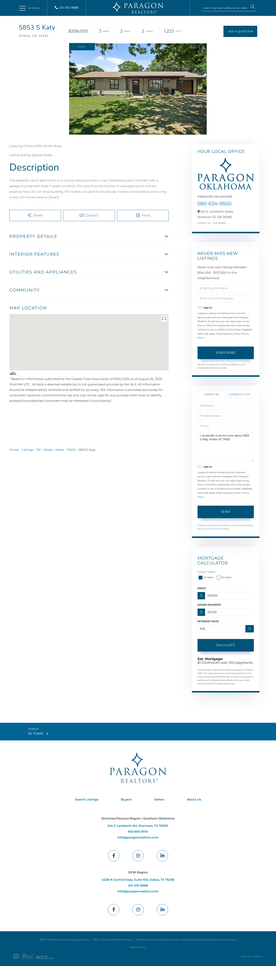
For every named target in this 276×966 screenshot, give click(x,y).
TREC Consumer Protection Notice (112, 939)
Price (202, 588)
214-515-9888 (68, 8)
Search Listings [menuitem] (86, 799)
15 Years (226, 577)
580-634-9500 (215, 204)
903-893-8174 (138, 832)
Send (225, 512)
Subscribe (225, 352)
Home (14, 450)
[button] (252, 7)
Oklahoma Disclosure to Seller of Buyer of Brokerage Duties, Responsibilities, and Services (186, 939)
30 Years (208, 577)
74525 (71, 450)
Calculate (225, 645)
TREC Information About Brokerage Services (64, 939)
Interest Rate (208, 621)
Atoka (48, 450)
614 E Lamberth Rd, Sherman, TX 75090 (138, 826)
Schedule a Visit (239, 394)
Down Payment (209, 604)
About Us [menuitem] (194, 799)
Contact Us (204, 223)
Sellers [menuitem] (159, 799)
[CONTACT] (240, 31)
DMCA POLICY (138, 947)
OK (38, 450)
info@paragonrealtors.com (137, 837)
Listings (27, 450)
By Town (35, 734)
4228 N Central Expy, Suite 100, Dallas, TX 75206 (138, 880)
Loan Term (206, 572)
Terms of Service (215, 529)
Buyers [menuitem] (126, 799)
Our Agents (219, 223)
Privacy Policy (252, 956)
